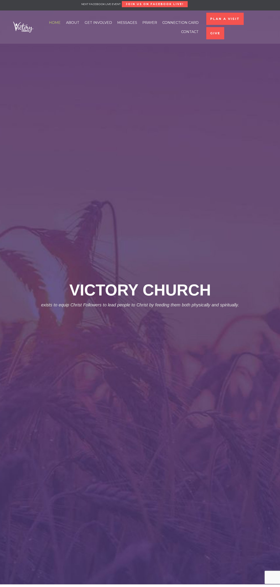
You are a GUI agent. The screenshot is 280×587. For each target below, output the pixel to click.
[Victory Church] (23, 27)
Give (215, 33)
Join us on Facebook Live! (155, 4)
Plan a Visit (225, 19)
